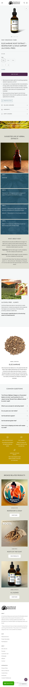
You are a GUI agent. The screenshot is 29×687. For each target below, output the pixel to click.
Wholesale (3, 656)
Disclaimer (3, 675)
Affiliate (3, 658)
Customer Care (4, 653)
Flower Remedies (5, 639)
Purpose (3, 651)
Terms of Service (5, 670)
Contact (3, 661)
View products (14, 556)
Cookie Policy (4, 673)
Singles (15, 39)
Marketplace (4, 641)
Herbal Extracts (8, 39)
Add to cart (14, 74)
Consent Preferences (6, 678)
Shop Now (14, 515)
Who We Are (4, 648)
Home (2, 39)
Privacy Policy (4, 668)
